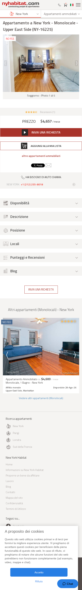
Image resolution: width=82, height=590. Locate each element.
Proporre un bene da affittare (22, 475)
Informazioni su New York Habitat (25, 470)
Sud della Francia (22, 447)
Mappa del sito (14, 498)
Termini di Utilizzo (16, 509)
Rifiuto (39, 581)
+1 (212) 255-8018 (32, 184)
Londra (17, 440)
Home (9, 464)
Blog (8, 486)
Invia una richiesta (41, 289)
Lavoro (10, 481)
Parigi (16, 433)
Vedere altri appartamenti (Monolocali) (41, 398)
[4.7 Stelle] (31, 112)
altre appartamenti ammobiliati (41, 156)
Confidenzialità (14, 503)
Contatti (10, 492)
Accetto (39, 572)
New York (18, 426)
